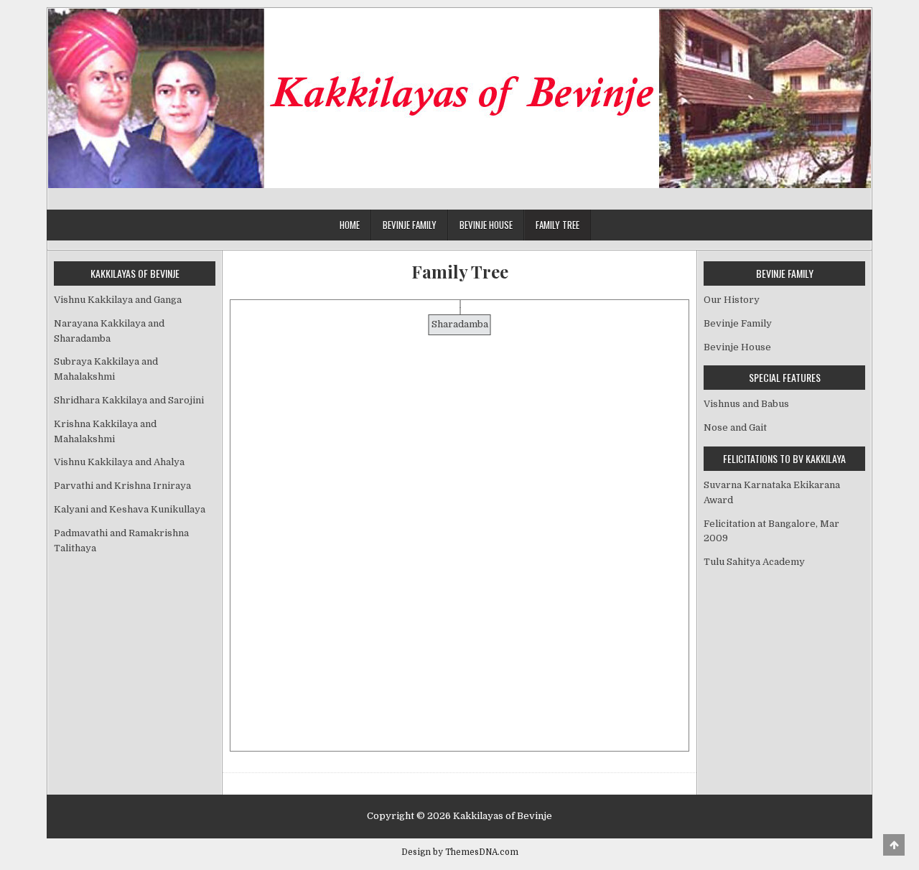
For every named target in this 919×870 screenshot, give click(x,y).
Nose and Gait (735, 427)
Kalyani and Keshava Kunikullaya (129, 509)
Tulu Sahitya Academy (754, 561)
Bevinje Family (410, 225)
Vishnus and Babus (746, 403)
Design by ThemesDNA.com (459, 852)
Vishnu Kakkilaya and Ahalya (119, 462)
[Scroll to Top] (894, 845)
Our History (732, 299)
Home (350, 225)
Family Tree (557, 225)
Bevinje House (486, 225)
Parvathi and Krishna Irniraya (122, 485)
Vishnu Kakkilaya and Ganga (118, 299)
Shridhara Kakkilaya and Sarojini (129, 400)
